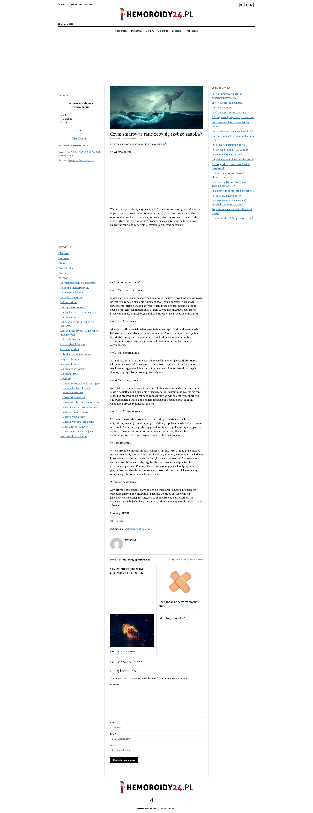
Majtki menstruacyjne (73, 369)
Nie (65, 122)
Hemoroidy (121, 30)
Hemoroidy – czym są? (81, 160)
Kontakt (93, 4)
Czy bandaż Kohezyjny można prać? (177, 604)
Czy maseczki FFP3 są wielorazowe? (232, 218)
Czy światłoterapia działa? (227, 102)
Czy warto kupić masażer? (227, 154)
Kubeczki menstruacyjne (74, 287)
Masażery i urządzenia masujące (81, 383)
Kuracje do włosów (71, 297)
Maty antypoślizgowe (75, 426)
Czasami (67, 118)
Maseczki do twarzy (73, 397)
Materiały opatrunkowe (76, 412)
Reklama (83, 4)
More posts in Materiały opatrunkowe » (185, 559)
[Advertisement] (156, 60)
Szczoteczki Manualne (73, 436)
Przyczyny (136, 30)
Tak (65, 114)
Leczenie (176, 30)
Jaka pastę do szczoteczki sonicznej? (233, 190)
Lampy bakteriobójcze (73, 307)
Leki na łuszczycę (70, 339)
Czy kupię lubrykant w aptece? (229, 112)
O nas (74, 4)
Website (113, 745)
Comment (114, 684)
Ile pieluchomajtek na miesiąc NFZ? (232, 159)
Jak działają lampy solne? (226, 195)
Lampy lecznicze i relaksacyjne (78, 312)
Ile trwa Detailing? (222, 107)
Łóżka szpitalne (69, 349)
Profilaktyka (192, 30)
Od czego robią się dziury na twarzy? (233, 117)
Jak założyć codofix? (171, 618)
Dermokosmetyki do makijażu (77, 282)
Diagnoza (163, 30)
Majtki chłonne (69, 364)
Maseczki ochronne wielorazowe (81, 402)
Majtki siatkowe (69, 374)
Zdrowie (63, 278)
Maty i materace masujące (77, 431)
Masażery (65, 378)
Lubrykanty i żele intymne (75, 354)
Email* (113, 734)
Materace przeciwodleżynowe (79, 407)
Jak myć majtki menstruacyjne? (230, 149)
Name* (113, 722)
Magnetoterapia (69, 359)
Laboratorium (68, 302)
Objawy (150, 30)
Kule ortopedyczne (71, 292)
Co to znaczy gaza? (122, 651)
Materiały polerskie (73, 417)
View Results (79, 138)
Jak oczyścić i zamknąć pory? (228, 144)
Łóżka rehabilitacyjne (72, 344)
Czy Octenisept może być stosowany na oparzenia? (126, 571)
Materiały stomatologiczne (78, 421)
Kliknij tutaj (117, 521)
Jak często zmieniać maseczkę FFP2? (233, 131)
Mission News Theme (146, 808)
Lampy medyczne (70, 317)
